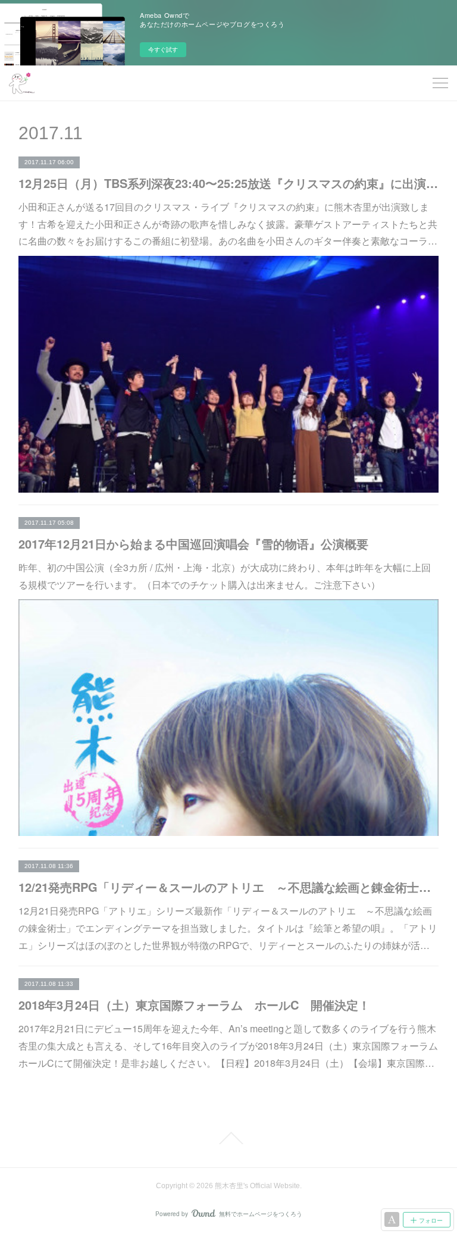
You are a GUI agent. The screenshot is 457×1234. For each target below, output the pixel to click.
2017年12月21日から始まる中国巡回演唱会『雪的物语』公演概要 (193, 543)
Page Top (228, 1138)
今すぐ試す (163, 49)
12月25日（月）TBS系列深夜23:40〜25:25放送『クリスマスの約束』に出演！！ (228, 183)
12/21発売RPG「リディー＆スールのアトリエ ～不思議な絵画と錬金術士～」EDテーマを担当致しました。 (228, 886)
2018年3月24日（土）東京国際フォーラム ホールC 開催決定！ (194, 1004)
